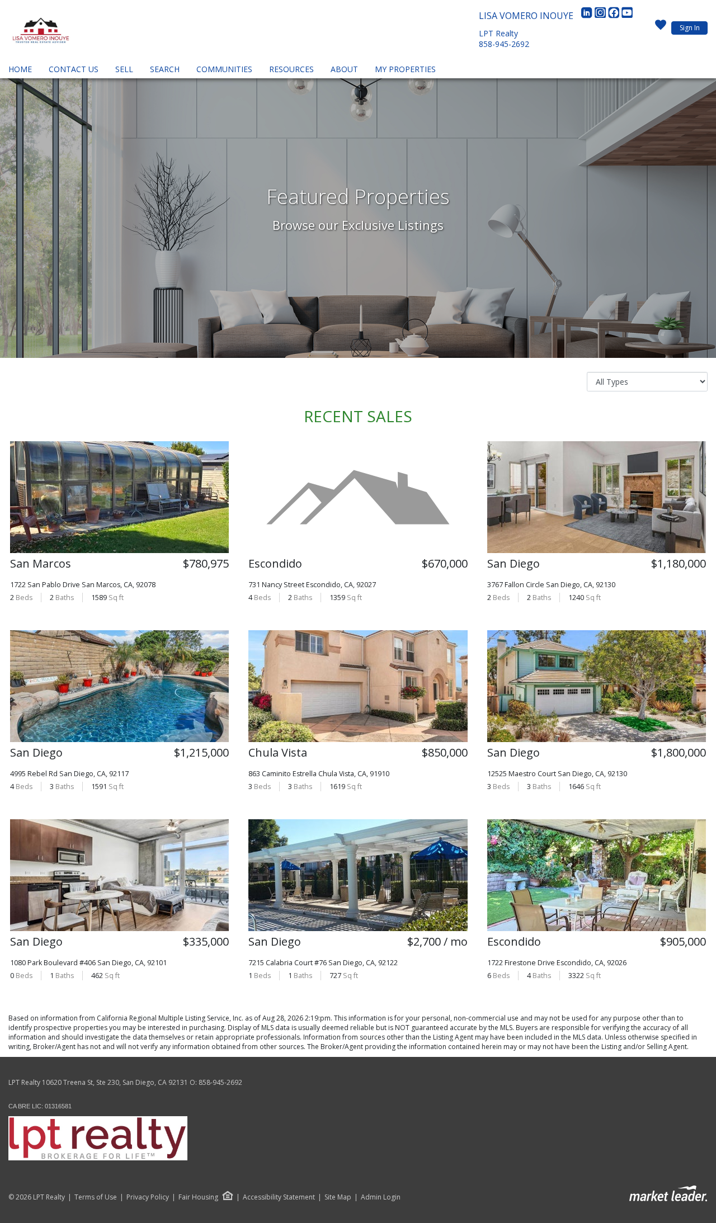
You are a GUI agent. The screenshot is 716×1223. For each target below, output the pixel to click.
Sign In (690, 27)
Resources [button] (291, 69)
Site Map (337, 1197)
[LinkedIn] (588, 16)
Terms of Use (95, 1197)
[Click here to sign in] (660, 28)
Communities (224, 69)
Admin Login (381, 1197)
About (344, 69)
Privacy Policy (147, 1197)
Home (20, 69)
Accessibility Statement (279, 1197)
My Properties (405, 69)
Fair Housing (198, 1197)
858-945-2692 (504, 44)
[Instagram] (601, 16)
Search (165, 69)
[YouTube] (627, 16)
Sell (124, 69)
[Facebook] (614, 16)
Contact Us (73, 69)
